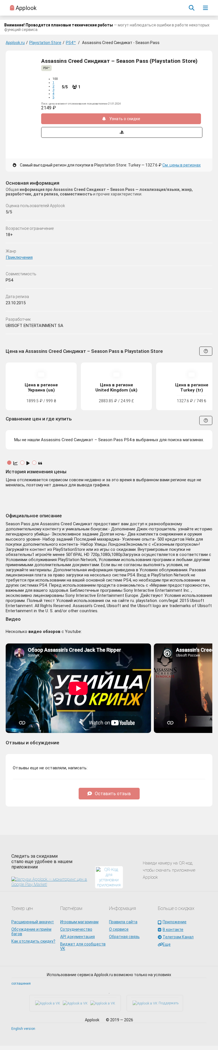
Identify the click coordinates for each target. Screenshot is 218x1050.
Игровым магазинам (79, 922)
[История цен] (16, 463)
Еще (167, 944)
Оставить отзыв (113, 793)
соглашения (21, 984)
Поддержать (169, 1003)
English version (23, 1029)
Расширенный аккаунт (32, 922)
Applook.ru (15, 42)
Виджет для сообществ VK (83, 946)
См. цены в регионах (181, 165)
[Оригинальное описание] (40, 463)
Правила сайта (123, 922)
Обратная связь (124, 936)
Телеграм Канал (178, 937)
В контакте (173, 929)
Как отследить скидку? (33, 941)
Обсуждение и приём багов (31, 931)
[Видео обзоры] (28, 463)
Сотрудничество (76, 929)
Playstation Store (45, 42)
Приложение (174, 922)
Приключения (19, 257)
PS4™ (71, 42)
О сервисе (119, 929)
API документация (77, 936)
